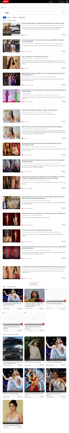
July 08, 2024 (27, 365)
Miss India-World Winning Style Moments (53, 394)
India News (35, 25)
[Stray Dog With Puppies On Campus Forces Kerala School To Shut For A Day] (11, 29)
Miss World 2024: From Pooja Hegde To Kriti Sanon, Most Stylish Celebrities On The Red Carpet (44, 90)
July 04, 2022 (6, 427)
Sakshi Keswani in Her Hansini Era (33, 361)
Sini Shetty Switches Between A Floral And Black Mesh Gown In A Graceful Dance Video (42, 144)
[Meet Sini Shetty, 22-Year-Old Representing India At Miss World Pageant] (11, 132)
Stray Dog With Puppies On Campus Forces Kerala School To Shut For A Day (43, 23)
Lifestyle (36, 43)
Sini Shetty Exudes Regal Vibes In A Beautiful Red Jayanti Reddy (44, 266)
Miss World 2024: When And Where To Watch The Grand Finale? (40, 110)
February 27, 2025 (7, 365)
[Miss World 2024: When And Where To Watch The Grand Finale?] (11, 115)
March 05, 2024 (28, 396)
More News (34, 283)
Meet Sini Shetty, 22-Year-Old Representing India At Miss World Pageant (42, 126)
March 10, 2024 (49, 365)
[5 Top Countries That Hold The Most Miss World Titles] (11, 235)
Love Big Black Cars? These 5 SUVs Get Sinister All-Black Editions (12, 362)
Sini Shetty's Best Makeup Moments (11, 425)
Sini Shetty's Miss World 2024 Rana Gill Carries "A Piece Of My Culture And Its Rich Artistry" (44, 247)
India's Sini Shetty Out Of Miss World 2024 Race (35, 56)
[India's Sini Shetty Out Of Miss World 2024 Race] (11, 62)
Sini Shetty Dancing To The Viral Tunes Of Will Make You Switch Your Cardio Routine (43, 40)
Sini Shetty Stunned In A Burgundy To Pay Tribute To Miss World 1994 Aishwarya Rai (43, 160)
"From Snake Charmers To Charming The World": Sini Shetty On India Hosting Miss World (33, 305)
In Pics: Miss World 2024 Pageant (54, 361)
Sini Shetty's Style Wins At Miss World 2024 (34, 394)
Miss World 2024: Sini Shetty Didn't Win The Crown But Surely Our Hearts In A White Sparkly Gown (43, 74)
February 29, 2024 (50, 396)
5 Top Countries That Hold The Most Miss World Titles (37, 230)
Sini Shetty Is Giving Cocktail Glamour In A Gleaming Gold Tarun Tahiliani (43, 213)
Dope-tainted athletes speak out (54, 303)
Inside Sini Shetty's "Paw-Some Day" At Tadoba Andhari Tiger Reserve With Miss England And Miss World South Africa (43, 197)
